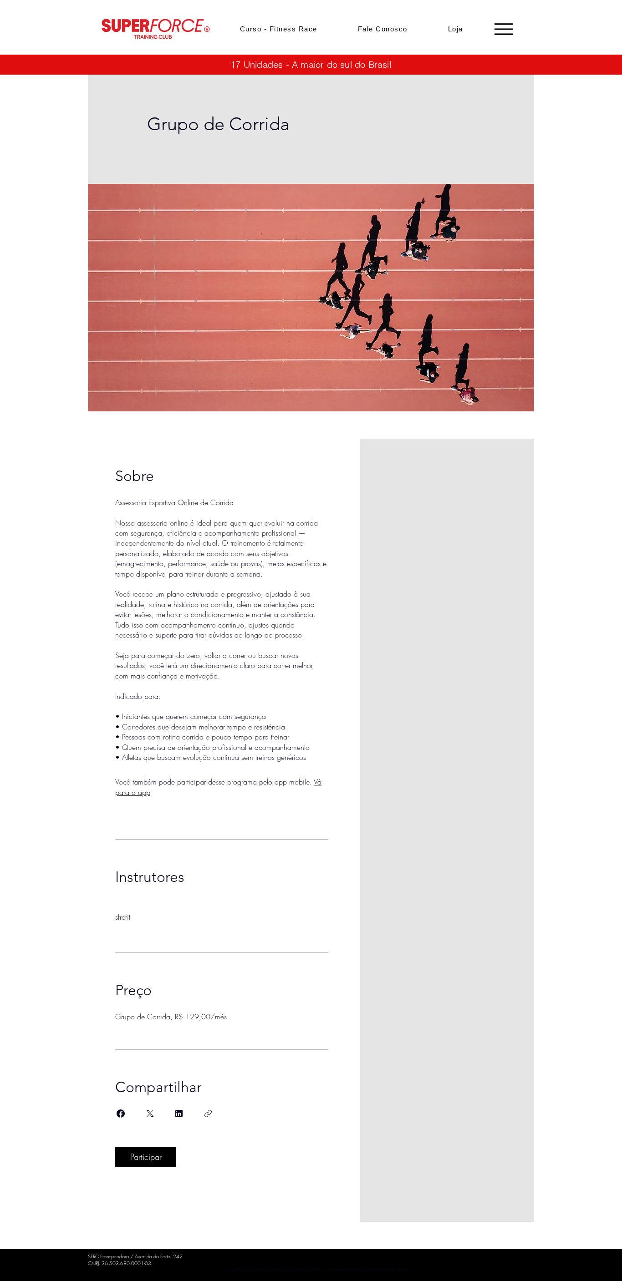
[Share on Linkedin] (178, 1113)
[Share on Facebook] (120, 1113)
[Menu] (503, 29)
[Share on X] (149, 1113)
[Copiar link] (208, 1113)
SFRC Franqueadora (108, 1256)
